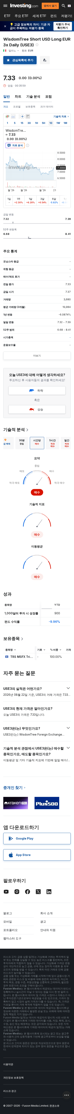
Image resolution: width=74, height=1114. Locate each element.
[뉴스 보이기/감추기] (27, 116)
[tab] (21, 443)
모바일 (7, 921)
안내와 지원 (48, 930)
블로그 (7, 913)
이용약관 (8, 1064)
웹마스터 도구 (12, 938)
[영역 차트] (13, 116)
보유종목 (30, 106)
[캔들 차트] (7, 116)
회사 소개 (46, 913)
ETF (7, 16)
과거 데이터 (46, 106)
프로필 (17, 106)
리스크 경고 (9, 1090)
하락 (40, 390)
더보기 (37, 355)
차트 (18, 96)
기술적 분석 (14, 429)
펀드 (53, 16)
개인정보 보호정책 (13, 1077)
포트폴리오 (10, 930)
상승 (40, 409)
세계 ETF (39, 16)
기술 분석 (33, 96)
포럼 (48, 96)
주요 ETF (21, 16)
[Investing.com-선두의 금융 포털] (24, 5)
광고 (43, 921)
